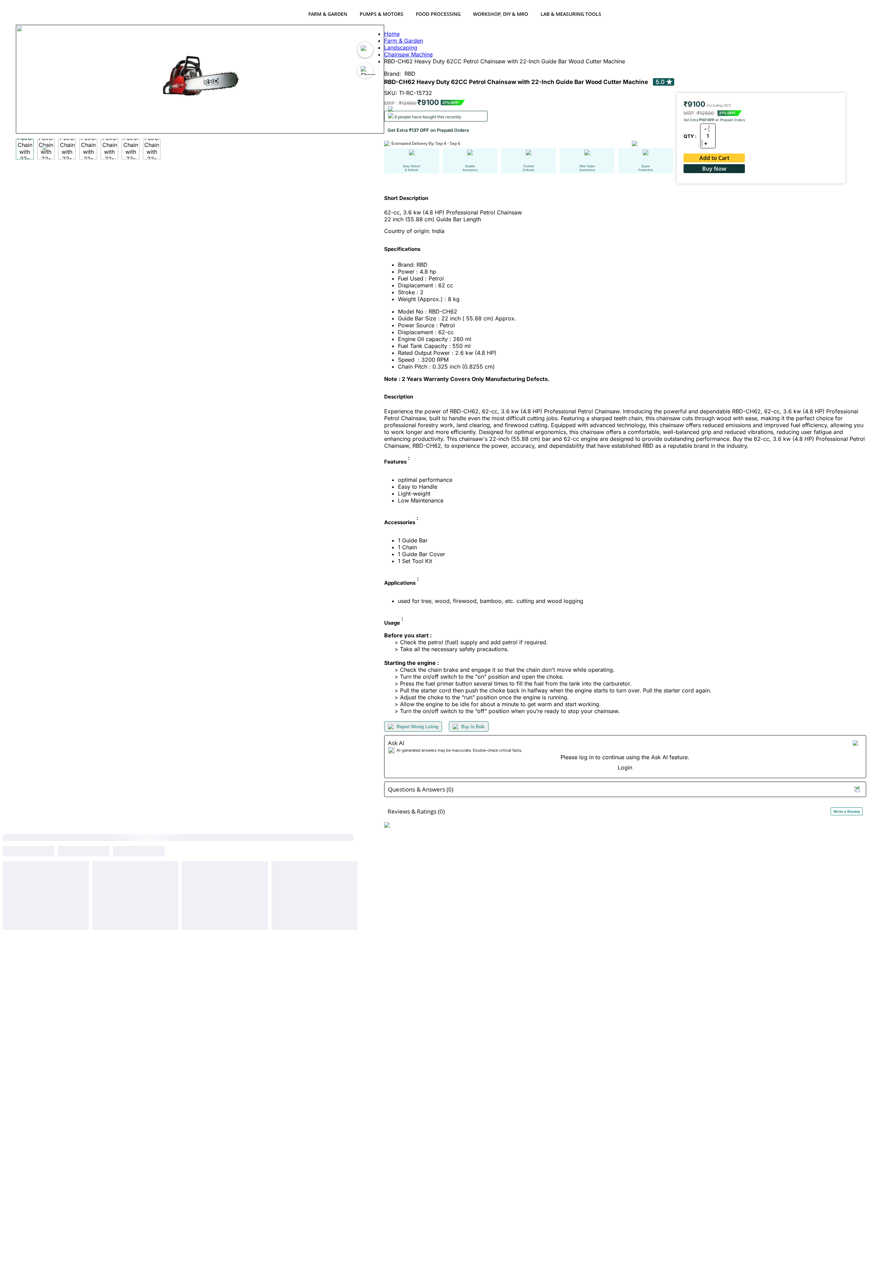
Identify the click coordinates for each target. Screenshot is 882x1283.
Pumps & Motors (381, 14)
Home (392, 33)
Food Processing (438, 14)
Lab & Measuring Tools (571, 14)
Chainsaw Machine (408, 54)
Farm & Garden (327, 14)
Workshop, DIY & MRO (500, 14)
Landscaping (400, 47)
